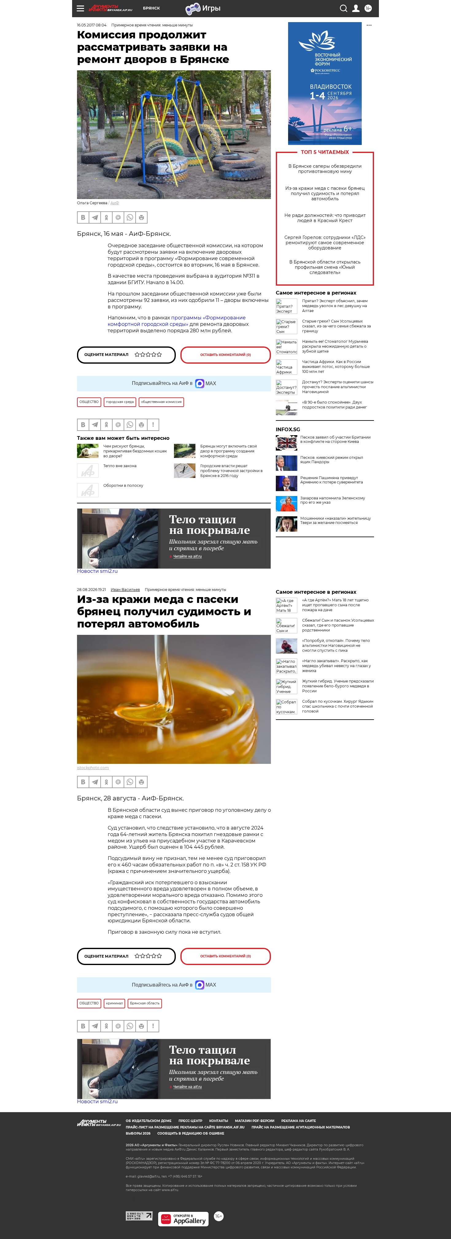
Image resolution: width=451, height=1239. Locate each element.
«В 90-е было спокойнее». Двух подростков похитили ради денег (334, 404)
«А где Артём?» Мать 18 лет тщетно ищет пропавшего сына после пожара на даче (335, 605)
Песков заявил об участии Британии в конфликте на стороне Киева (335, 439)
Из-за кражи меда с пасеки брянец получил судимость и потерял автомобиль (325, 193)
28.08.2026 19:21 (91, 589)
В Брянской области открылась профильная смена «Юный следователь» (324, 267)
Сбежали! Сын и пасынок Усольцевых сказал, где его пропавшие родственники (338, 625)
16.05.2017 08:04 (91, 25)
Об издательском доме (149, 1121)
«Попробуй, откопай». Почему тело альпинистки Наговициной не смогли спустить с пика (336, 645)
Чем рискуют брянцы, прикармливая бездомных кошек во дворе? (135, 451)
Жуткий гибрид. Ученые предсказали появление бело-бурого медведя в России (338, 686)
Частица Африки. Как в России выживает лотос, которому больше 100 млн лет (336, 366)
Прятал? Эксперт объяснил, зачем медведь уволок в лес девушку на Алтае (335, 306)
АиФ (114, 203)
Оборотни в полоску (123, 485)
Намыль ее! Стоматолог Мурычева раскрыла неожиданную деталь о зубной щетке (335, 346)
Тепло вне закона (120, 465)
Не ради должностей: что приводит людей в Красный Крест (325, 218)
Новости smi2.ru (97, 571)
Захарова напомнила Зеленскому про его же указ (332, 500)
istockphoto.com (93, 767)
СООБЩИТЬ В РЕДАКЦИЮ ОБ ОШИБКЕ (190, 1133)
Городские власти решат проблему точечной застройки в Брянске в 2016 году (231, 470)
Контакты (218, 1121)
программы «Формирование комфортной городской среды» (177, 321)
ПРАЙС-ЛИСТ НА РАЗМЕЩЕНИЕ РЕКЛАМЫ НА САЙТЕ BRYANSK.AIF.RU (185, 1127)
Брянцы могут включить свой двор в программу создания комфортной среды (228, 451)
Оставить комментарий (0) (225, 355)
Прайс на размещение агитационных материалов (301, 1127)
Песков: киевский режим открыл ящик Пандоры (331, 459)
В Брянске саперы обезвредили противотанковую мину (325, 169)
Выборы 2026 (138, 1133)
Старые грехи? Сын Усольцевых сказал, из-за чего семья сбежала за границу (336, 326)
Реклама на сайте (298, 1121)
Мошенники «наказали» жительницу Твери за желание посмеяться (335, 520)
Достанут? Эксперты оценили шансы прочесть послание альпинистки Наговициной (337, 387)
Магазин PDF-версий (254, 1121)
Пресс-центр (190, 1121)
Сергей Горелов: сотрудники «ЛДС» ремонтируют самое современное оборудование (325, 243)
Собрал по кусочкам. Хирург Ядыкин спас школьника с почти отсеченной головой (337, 706)
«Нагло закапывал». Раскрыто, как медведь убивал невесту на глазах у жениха (336, 666)
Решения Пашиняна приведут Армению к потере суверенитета (331, 480)
